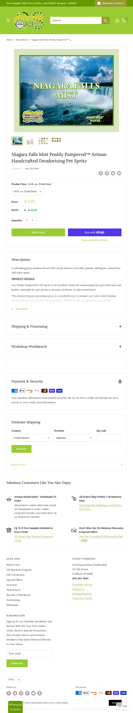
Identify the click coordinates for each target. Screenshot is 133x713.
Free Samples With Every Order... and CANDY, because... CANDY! (41, 3)
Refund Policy (18, 464)
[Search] (106, 20)
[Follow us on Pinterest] (27, 693)
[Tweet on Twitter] (113, 173)
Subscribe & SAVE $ (113, 3)
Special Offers (14, 579)
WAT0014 (16, 168)
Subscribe (17, 663)
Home (9, 39)
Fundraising (13, 599)
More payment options (95, 239)
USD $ (11, 679)
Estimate (21, 448)
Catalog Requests (82, 593)
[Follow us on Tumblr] (39, 693)
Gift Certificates (15, 574)
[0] (124, 20)
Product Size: (31, 184)
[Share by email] (119, 173)
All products (22, 39)
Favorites (11, 584)
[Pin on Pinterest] (107, 173)
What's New (13, 564)
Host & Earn (13, 589)
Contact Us (78, 589)
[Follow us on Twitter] (15, 693)
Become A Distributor (18, 594)
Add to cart (38, 232)
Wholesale (12, 604)
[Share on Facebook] (100, 173)
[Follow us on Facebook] (8, 693)
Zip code (101, 430)
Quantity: (17, 220)
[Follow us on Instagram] (21, 693)
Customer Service (82, 584)
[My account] (117, 20)
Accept (115, 702)
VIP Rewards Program (18, 569)
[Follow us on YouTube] (33, 693)
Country (16, 430)
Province (59, 430)
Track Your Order (82, 598)
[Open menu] (8, 20)
